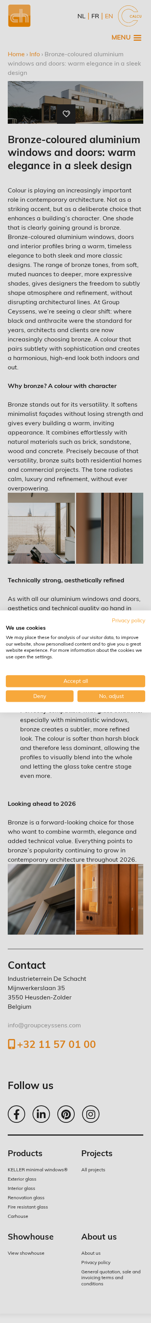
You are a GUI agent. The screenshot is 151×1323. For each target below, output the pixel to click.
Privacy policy (128, 620)
